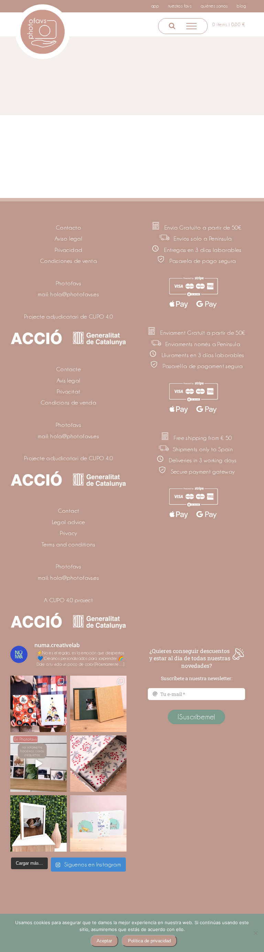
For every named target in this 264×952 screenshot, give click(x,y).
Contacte (68, 369)
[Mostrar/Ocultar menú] (191, 26)
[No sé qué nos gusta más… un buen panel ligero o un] (38, 823)
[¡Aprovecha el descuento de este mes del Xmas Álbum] (98, 704)
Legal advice (68, 522)
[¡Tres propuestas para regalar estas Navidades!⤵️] (38, 704)
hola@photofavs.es (74, 294)
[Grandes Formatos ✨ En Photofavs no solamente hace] (38, 763)
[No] (255, 933)
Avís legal (68, 380)
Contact (68, 511)
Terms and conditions (68, 544)
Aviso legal (68, 238)
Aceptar (104, 940)
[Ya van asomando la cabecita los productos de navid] (98, 763)
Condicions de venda (69, 402)
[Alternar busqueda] (172, 25)
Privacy (68, 533)
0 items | (228, 24)
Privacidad (68, 250)
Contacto (68, 227)
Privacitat (68, 391)
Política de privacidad (149, 940)
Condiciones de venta (68, 261)
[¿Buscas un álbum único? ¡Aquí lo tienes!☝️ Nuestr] (98, 823)
